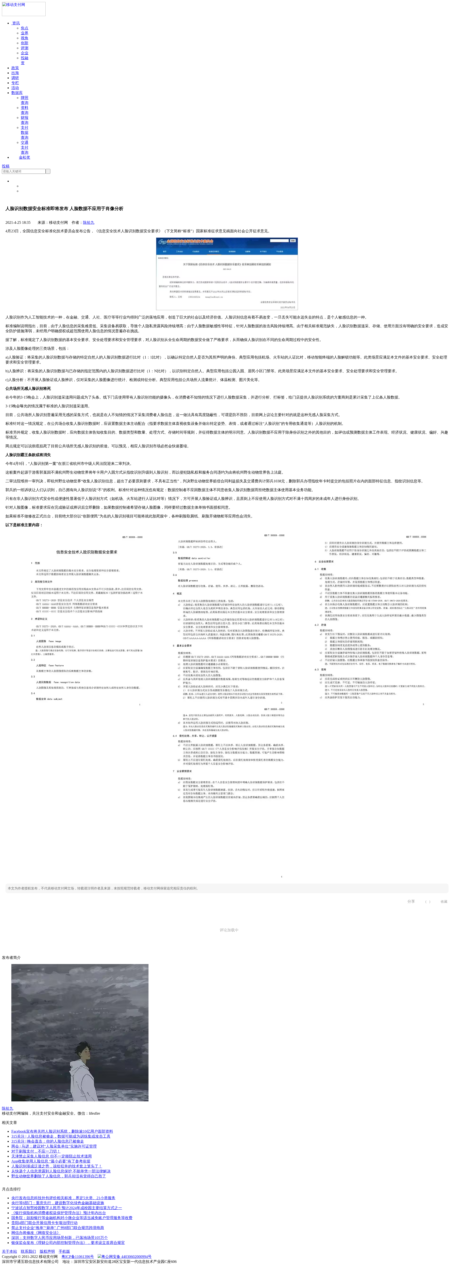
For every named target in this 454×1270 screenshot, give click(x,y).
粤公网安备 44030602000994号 (126, 1257)
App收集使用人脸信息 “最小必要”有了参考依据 (50, 1161)
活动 (15, 88)
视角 (24, 38)
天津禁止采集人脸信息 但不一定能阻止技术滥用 (51, 1156)
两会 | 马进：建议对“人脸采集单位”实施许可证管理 (54, 1146)
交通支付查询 (24, 147)
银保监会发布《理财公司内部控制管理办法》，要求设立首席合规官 (68, 1243)
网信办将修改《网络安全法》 (36, 1233)
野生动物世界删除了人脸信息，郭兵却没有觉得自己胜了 (58, 1176)
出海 (15, 73)
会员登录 (28, 186)
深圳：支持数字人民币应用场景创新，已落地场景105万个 (59, 1238)
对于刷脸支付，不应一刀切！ (36, 1151)
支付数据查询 (24, 132)
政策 (15, 68)
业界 (24, 33)
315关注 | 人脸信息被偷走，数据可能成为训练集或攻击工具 (60, 1136)
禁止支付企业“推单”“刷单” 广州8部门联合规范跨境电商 (57, 1228)
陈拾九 (88, 222)
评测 (24, 48)
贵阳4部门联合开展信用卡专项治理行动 (44, 1223)
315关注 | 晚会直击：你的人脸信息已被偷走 (47, 1141)
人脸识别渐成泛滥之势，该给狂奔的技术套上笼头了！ (56, 1166)
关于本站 (9, 1251)
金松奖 (24, 157)
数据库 (17, 93)
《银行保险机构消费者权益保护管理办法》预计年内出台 (58, 1213)
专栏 (15, 83)
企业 (24, 53)
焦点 (24, 28)
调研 (15, 78)
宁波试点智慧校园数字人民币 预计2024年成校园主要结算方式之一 (66, 1208)
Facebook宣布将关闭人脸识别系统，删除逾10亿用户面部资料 (62, 1131)
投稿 (5, 166)
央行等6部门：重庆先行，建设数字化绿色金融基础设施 (57, 1203)
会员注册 (28, 191)
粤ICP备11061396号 (77, 1257)
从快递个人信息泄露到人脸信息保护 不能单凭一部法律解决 (61, 1171)
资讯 (15, 23)
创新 (24, 43)
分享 (409, 901)
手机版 (64, 1251)
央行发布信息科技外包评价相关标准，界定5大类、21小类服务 (63, 1198)
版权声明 (47, 1251)
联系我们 (28, 1251)
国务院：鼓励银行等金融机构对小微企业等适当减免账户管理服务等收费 (71, 1218)
